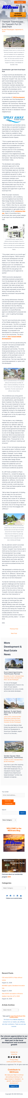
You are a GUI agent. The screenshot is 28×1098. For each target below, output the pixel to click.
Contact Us (14, 1052)
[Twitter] (11, 1057)
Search (4, 809)
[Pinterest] (19, 1057)
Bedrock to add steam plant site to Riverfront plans (12, 712)
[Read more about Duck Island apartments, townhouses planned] (14, 664)
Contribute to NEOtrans (14, 1070)
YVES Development (18, 97)
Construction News (9, 678)
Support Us (14, 1086)
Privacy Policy (14, 1059)
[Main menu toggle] (24, 7)
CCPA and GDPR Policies (14, 1061)
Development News (9, 720)
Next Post (14, 633)
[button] (20, 2)
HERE (9, 877)
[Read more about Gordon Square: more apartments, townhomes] (14, 747)
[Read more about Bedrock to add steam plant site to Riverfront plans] (14, 703)
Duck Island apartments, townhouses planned (13, 673)
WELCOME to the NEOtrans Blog (14, 829)
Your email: (5, 791)
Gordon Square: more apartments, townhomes (13, 756)
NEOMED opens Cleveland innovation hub (13, 987)
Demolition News (15, 718)
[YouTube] (16, 1057)
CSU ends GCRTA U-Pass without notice (12, 979)
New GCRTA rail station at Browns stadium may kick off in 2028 (12, 995)
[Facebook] (9, 1057)
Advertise (14, 1054)
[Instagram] (14, 1057)
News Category (7, 820)
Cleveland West (19, 676)
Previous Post (14, 629)
